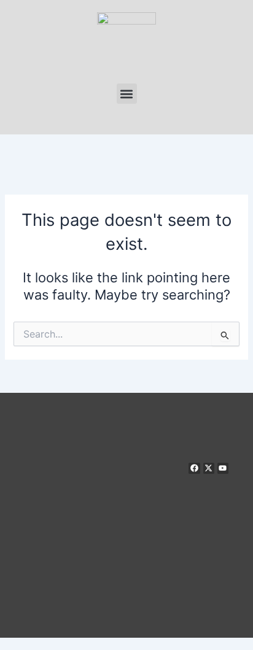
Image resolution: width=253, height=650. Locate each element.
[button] (127, 93)
